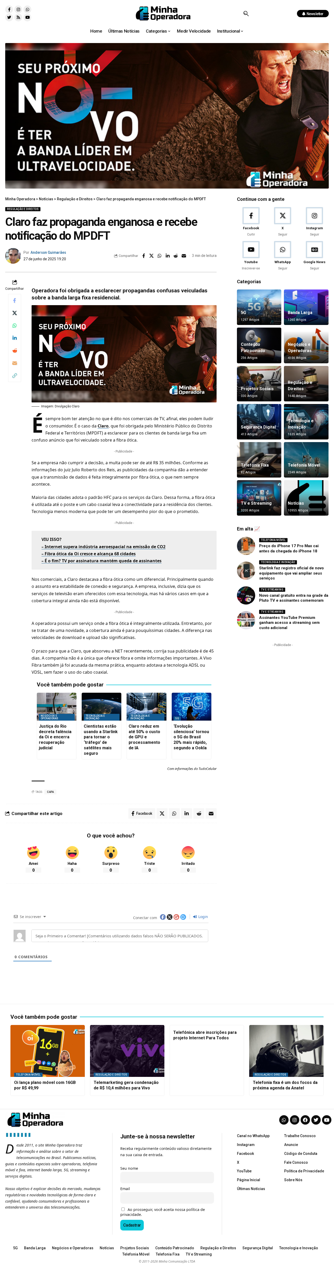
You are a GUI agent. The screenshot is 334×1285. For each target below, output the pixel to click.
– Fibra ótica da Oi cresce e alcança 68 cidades (88, 554)
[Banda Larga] (306, 307)
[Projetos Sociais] (259, 383)
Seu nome (129, 1168)
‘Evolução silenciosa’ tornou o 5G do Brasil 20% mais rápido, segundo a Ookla (191, 737)
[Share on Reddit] (176, 256)
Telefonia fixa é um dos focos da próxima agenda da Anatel (285, 1085)
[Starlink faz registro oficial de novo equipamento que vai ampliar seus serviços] (246, 571)
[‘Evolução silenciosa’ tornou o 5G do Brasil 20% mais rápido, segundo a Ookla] (191, 707)
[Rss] (18, 17)
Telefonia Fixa (255, 465)
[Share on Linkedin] (167, 256)
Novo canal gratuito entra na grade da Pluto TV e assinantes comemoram (293, 598)
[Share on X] (151, 256)
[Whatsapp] (27, 9)
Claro (103, 426)
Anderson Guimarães (48, 252)
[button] (245, 13)
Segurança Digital (258, 427)
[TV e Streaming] (259, 498)
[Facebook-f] (9, 9)
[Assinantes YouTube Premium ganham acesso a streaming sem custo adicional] (246, 620)
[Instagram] (18, 9)
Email (125, 1188)
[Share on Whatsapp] (159, 256)
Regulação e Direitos (23, 209)
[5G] (259, 307)
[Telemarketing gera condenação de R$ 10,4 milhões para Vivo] (127, 1051)
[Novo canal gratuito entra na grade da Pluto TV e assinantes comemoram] (246, 595)
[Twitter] (9, 17)
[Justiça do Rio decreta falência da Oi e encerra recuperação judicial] (56, 707)
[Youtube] (27, 17)
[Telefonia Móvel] (306, 460)
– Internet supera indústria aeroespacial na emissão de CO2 (103, 547)
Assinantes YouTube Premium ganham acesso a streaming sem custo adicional (289, 622)
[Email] (184, 256)
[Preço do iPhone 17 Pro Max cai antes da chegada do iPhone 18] (246, 546)
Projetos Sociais (257, 388)
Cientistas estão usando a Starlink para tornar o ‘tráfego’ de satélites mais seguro (101, 740)
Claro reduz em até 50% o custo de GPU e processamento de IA (144, 737)
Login (202, 916)
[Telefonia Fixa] (259, 460)
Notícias (296, 503)
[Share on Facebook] (143, 256)
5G (177, 718)
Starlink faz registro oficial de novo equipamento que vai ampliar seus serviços (291, 573)
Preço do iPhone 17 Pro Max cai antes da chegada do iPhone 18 (289, 548)
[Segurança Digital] (259, 421)
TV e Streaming (256, 503)
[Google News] (315, 256)
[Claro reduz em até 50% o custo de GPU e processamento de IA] (146, 707)
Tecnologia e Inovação (95, 717)
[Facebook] (251, 222)
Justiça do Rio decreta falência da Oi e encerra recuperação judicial (55, 737)
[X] (283, 222)
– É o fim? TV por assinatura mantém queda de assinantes (101, 561)
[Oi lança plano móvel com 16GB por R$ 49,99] (47, 1051)
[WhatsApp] (283, 256)
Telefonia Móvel (304, 465)
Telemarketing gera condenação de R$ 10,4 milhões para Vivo (126, 1085)
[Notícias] (306, 498)
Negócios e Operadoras (49, 717)
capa (50, 792)
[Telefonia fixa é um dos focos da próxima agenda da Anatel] (286, 1051)
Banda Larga (300, 312)
